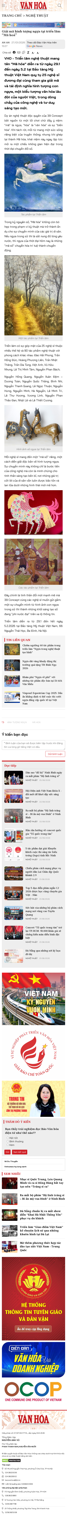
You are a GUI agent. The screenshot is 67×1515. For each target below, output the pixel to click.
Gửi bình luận (55, 753)
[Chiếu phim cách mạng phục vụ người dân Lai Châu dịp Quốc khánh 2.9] (13, 873)
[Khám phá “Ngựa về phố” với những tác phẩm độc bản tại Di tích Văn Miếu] (12, 681)
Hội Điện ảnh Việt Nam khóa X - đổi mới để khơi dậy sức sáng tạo (44, 794)
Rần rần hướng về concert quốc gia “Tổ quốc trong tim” (43, 832)
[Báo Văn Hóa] (33, 1419)
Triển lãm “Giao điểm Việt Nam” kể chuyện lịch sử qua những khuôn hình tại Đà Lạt (41, 1230)
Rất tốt (14, 1137)
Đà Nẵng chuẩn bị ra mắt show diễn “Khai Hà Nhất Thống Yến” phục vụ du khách (41, 1215)
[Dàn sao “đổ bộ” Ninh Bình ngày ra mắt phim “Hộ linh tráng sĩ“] (13, 778)
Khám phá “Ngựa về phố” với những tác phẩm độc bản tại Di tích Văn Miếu (42, 680)
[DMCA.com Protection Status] (11, 1460)
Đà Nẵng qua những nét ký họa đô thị (43, 952)
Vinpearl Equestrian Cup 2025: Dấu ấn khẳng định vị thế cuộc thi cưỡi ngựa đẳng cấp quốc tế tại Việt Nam (42, 698)
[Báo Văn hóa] (33, 5)
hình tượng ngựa (17, 722)
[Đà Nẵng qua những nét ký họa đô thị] (13, 956)
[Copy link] (23, 52)
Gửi (7, 1152)
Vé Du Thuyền (11, 1161)
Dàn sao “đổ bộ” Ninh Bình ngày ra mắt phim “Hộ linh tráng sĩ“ (44, 774)
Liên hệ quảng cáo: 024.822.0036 (19, 1484)
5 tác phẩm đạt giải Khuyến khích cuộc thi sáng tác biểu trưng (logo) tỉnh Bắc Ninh (41, 851)
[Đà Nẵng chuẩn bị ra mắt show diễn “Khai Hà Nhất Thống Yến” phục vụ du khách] (9, 1215)
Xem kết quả (19, 1152)
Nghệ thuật (32, 780)
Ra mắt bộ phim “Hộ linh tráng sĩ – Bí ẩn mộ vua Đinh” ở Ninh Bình (43, 813)
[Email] (18, 52)
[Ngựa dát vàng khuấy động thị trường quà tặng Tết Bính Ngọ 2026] (12, 665)
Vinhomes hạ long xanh (15, 1166)
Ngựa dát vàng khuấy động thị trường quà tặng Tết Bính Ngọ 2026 (39, 664)
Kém (12, 1144)
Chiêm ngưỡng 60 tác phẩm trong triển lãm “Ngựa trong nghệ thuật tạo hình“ (41, 648)
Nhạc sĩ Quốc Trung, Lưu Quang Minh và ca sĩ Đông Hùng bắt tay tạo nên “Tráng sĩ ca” (41, 1183)
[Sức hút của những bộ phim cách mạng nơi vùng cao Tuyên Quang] (13, 913)
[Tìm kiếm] (59, 5)
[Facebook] (14, 52)
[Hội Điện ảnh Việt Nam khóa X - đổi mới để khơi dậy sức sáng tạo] (13, 796)
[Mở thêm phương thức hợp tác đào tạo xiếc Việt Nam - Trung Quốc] (9, 1247)
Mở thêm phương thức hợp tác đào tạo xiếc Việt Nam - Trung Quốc (40, 1246)
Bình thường (16, 1141)
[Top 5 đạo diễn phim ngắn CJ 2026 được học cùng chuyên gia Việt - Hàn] (13, 893)
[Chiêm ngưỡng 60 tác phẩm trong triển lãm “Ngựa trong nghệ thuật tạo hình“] (12, 649)
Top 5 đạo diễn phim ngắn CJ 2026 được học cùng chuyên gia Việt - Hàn (44, 891)
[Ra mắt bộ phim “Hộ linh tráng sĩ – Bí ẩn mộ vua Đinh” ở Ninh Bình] (13, 816)
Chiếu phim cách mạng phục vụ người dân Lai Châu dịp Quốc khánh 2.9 (43, 871)
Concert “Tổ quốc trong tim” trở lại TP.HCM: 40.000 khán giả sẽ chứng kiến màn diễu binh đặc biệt (44, 932)
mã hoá (36, 722)
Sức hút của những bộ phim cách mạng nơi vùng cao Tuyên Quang (44, 911)
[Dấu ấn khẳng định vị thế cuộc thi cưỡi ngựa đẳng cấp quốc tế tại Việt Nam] (12, 697)
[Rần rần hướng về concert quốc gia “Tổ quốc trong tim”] (13, 835)
